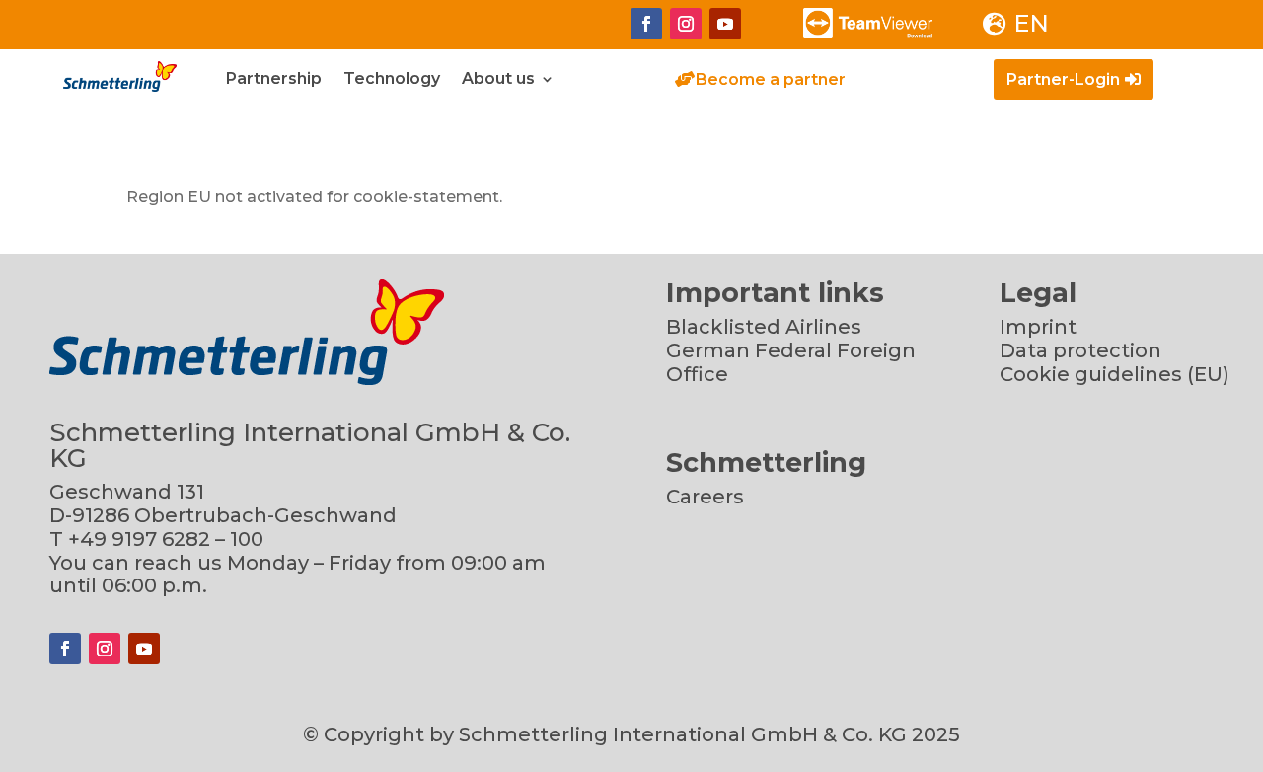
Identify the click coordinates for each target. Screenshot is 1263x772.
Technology (391, 80)
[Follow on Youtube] (725, 23)
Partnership (274, 80)
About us (498, 80)
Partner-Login (1063, 79)
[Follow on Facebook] (646, 23)
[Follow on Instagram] (686, 23)
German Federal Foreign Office (791, 362)
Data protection (1080, 350)
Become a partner (771, 79)
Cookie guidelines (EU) (1114, 374)
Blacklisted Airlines (763, 327)
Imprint (1038, 327)
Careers (705, 496)
